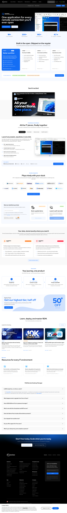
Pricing (8, 483)
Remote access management (11, 471)
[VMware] (54, 183)
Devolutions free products (23, 471)
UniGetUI (20, 469)
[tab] (22, 132)
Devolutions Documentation (23, 483)
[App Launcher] (64, 2)
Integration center (31, 5)
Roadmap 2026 (21, 472)
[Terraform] (46, 188)
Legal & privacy (34, 490)
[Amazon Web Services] (28, 188)
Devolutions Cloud (34, 473)
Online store (8, 482)
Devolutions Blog (21, 487)
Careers (33, 486)
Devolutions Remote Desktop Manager (24, 463)
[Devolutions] (4, 2)
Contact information (35, 482)
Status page (21, 494)
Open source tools (34, 469)
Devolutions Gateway (35, 466)
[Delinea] (32, 183)
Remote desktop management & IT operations (12, 467)
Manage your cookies (46, 508)
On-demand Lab (21, 490)
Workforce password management (11, 468)
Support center (21, 482)
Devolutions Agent (34, 465)
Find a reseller (9, 486)
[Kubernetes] (37, 188)
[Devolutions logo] (11, 454)
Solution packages (9, 463)
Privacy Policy (51, 478)
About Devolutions (34, 483)
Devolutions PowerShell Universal (24, 465)
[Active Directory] (56, 188)
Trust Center (34, 491)
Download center (51, 1)
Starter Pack (8, 465)
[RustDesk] (12, 188)
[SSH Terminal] (20, 188)
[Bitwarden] (42, 183)
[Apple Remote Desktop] (13, 183)
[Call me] (62, 2)
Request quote (9, 484)
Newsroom (33, 494)
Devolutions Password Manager (23, 466)
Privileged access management (11, 470)
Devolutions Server (35, 475)
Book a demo (37, 5)
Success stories (21, 491)
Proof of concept (9, 475)
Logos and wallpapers (35, 495)
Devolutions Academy (22, 486)
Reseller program (34, 487)
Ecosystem (33, 484)
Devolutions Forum (22, 484)
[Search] (60, 2)
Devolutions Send (34, 463)
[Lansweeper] (22, 183)
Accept (55, 508)
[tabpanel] (33, 147)
